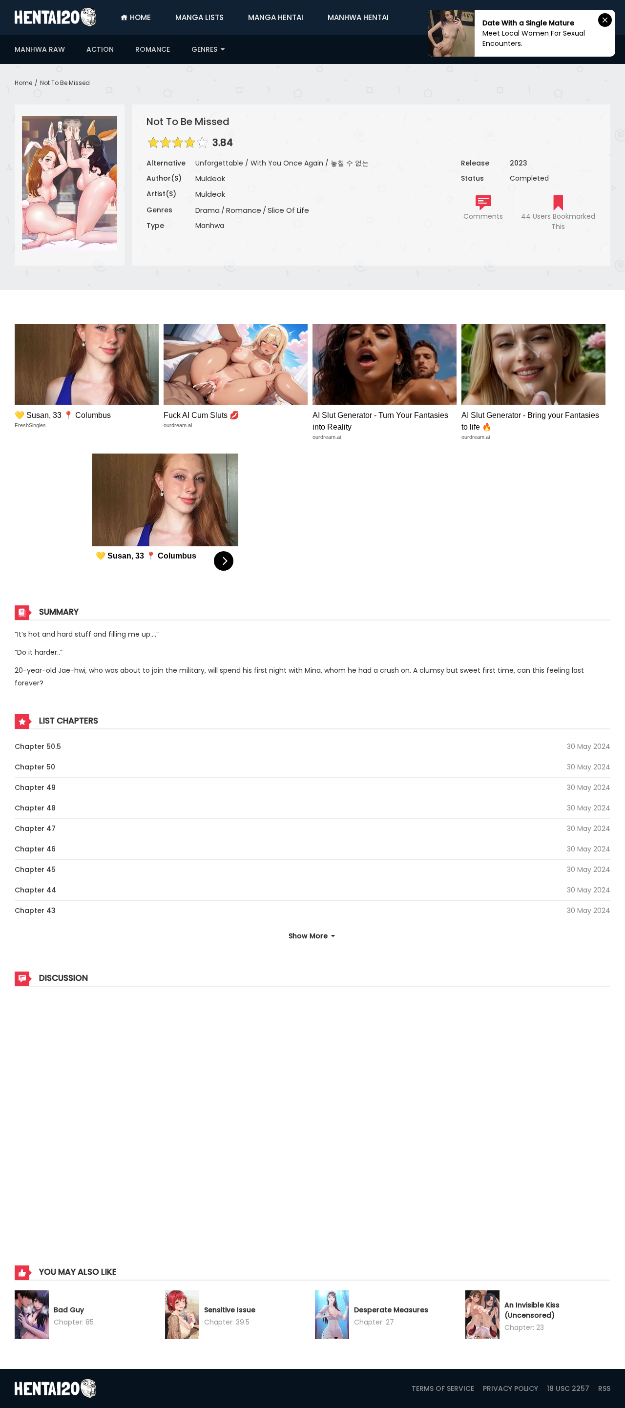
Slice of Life (288, 210)
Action (100, 49)
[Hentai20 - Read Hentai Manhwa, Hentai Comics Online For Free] (55, 17)
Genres (205, 49)
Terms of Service (443, 1388)
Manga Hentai (275, 17)
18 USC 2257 (568, 1388)
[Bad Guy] (32, 1316)
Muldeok (210, 178)
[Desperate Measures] (332, 1316)
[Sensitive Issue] (182, 1316)
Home (139, 17)
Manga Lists (199, 17)
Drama (207, 210)
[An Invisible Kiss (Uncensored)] (482, 1316)
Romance (152, 49)
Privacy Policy (510, 1388)
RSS (604, 1388)
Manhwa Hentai (358, 17)
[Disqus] (312, 1116)
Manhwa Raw (40, 49)
